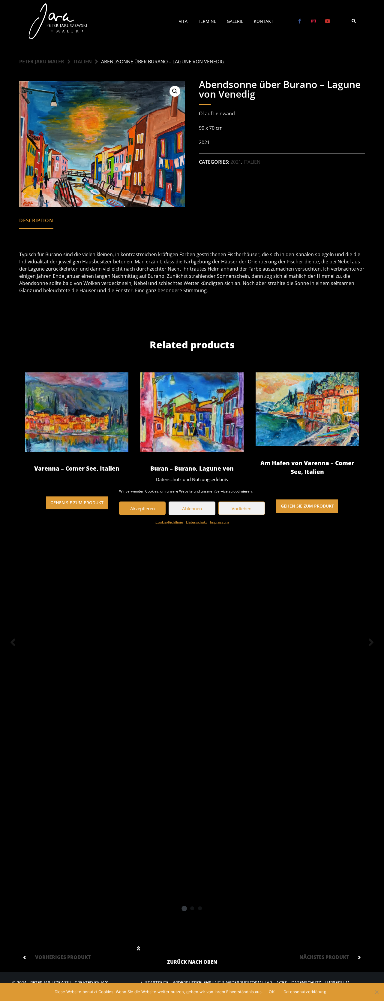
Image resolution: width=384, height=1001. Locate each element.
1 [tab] (184, 908)
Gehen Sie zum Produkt (77, 502)
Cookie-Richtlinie (169, 522)
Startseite (157, 982)
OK (271, 991)
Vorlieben (241, 508)
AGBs (281, 982)
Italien (83, 61)
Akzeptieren (142, 508)
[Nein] (377, 992)
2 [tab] (192, 908)
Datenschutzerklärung (305, 991)
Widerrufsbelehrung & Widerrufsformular (222, 982)
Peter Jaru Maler (41, 61)
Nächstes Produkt (324, 957)
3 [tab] (200, 908)
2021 (235, 162)
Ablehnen (192, 508)
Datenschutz (196, 522)
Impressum (219, 522)
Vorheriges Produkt (63, 957)
